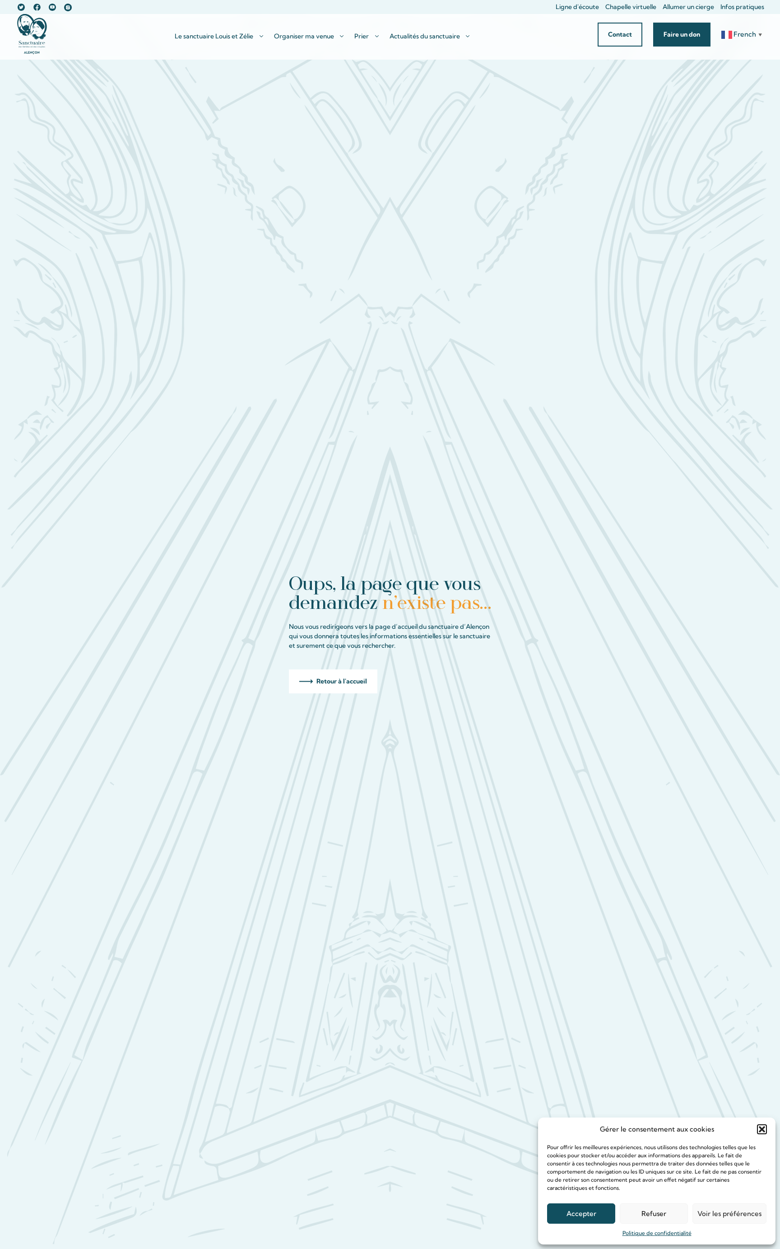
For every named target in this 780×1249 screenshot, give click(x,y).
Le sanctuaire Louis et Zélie (214, 36)
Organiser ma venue (304, 36)
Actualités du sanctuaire (425, 36)
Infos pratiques (742, 7)
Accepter (581, 1213)
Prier (361, 36)
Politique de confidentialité (657, 1233)
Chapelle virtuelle (630, 7)
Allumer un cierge (688, 7)
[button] (761, 1129)
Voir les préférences (729, 1213)
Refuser (653, 1213)
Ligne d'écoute (577, 7)
